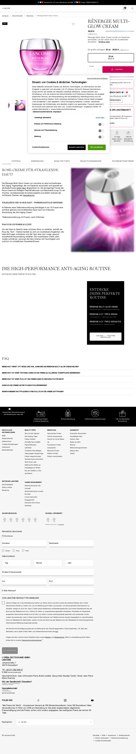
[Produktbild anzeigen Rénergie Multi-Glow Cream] (20, 105)
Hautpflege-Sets (76, 436)
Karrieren (28, 505)
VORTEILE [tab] (16, 161)
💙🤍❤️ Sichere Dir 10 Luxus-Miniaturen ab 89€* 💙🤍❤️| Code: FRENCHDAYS (67, 2)
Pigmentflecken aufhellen (30, 446)
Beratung (5, 490)
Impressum (6, 447)
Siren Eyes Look (30, 462)
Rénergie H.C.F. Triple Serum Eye (74, 314)
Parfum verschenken (54, 456)
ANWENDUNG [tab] (37, 161)
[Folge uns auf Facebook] (38, 700)
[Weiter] (81, 57)
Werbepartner (59, 637)
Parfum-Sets (74, 439)
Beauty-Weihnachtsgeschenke (78, 446)
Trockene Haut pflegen (33, 450)
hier (56, 631)
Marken (48, 637)
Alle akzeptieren (96, 147)
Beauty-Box (74, 450)
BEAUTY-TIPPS (30, 430)
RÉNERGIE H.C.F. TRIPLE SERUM (49, 314)
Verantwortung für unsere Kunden (34, 493)
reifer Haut (21, 188)
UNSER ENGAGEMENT (33, 482)
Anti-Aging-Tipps (31, 436)
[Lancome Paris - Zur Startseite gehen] (6, 8)
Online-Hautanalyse (54, 436)
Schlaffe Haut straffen (33, 442)
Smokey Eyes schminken (34, 459)
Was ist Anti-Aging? (32, 433)
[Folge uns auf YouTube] (92, 700)
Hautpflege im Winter (32, 468)
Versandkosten (61, 524)
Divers (7, 551)
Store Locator (7, 487)
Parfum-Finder (52, 453)
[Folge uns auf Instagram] (65, 700)
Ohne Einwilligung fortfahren (97, 78)
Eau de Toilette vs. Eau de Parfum (33, 472)
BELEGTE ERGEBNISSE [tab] (90, 161)
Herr (27, 551)
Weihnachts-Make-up (33, 465)
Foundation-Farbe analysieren (54, 446)
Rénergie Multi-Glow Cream (24, 314)
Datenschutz (6, 441)
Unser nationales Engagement (31, 498)
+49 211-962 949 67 (14, 670)
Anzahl (91, 66)
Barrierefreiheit (7, 450)
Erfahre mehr (104, 42)
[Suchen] (112, 8)
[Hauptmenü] (132, 8)
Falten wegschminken (33, 456)
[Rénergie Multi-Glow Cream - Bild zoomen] (40, 57)
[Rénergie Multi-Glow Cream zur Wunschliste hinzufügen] (73, 24)
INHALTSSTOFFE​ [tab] (62, 161)
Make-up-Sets (75, 442)
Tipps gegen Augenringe (34, 453)
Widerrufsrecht (7, 438)
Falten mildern (30, 439)
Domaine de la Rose (32, 502)
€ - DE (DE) (22, 722)
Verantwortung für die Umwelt (33, 487)
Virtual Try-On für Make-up (56, 440)
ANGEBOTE (74, 430)
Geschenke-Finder (54, 433)
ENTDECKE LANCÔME (10, 481)
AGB (3, 435)
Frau (17, 551)
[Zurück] (6, 105)
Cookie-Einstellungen (10, 444)
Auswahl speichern (76, 147)
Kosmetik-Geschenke (78, 433)
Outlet (72, 453)
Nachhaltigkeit (7, 484)
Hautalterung (28, 195)
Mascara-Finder (53, 450)
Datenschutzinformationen (32, 640)
